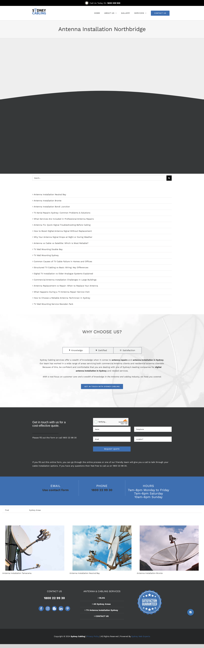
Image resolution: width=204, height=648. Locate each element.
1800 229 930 (113, 3)
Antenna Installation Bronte (47, 200)
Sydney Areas (35, 510)
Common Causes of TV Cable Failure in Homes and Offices (63, 261)
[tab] (76, 350)
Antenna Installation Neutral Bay (50, 194)
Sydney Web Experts (140, 636)
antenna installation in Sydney (148, 360)
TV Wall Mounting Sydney (46, 255)
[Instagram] (47, 608)
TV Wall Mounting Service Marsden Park (53, 304)
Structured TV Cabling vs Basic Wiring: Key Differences (61, 267)
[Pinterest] (67, 608)
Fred (7, 510)
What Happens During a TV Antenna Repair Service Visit (61, 292)
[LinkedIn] (61, 608)
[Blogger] (54, 608)
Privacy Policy (93, 636)
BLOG (102, 598)
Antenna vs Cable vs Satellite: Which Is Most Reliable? (61, 243)
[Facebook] (41, 608)
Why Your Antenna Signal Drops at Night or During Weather (63, 237)
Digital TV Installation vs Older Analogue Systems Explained (63, 273)
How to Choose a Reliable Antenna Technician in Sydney (62, 298)
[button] (190, 612)
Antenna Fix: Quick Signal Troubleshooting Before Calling (62, 225)
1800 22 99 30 (70, 437)
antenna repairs (120, 360)
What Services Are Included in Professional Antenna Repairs (64, 219)
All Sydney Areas (102, 604)
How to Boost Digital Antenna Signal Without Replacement (63, 231)
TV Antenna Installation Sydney (102, 610)
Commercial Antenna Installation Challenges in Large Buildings (65, 280)
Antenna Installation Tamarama (34, 548)
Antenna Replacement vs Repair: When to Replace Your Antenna (66, 286)
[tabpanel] (102, 373)
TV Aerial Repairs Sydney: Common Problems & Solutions (62, 213)
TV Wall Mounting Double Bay (48, 249)
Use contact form (55, 490)
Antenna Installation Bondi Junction (52, 206)
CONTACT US (102, 616)
